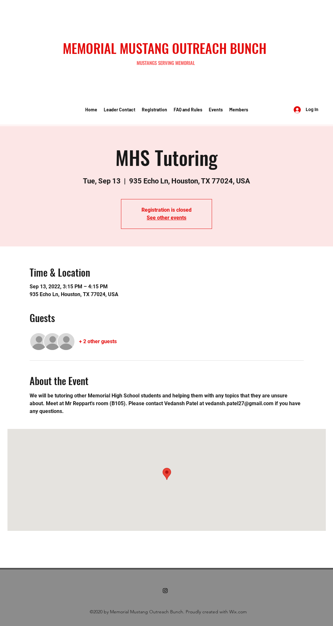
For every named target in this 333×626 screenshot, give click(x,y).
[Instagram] (165, 590)
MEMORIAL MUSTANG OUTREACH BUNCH (164, 48)
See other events (166, 218)
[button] (119, 110)
